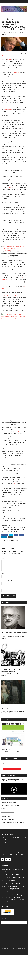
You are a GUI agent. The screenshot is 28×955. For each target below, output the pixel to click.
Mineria (8, 889)
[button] (14, 790)
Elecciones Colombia (10, 883)
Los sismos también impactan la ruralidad (11, 845)
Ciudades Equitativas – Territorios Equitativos (12, 822)
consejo (14, 483)
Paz (21, 891)
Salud (2, 814)
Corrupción (20, 875)
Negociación (14, 889)
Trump (21, 900)
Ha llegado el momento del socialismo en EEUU (10, 670)
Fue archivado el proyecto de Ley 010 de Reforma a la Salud (12, 780)
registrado (16, 72)
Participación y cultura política (8, 802)
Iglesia (6, 886)
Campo (9, 872)
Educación (22, 880)
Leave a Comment (5, 712)
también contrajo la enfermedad (12, 296)
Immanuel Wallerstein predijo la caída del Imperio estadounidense (14, 633)
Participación (16, 892)
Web (2, 588)
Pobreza (3, 895)
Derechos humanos (6, 816)
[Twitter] (2, 859)
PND (24, 892)
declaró (9, 59)
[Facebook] (9, 859)
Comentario (4, 558)
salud (13, 900)
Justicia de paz (16, 886)
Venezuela (3, 902)
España (23, 883)
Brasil (15, 869)
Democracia (12, 878)
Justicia (10, 886)
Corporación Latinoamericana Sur (14, 9)
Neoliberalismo (6, 892)
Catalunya (14, 872)
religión (19, 897)
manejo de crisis (14, 167)
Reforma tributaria (13, 897)
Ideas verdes (5, 749)
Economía (13, 880)
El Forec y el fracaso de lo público (9, 842)
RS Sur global (15, 540)
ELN (20, 883)
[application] (14, 790)
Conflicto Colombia (9, 874)
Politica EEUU (16, 895)
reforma (7, 897)
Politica (8, 895)
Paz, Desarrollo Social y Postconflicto (10, 805)
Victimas (3, 811)
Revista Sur (9, 540)
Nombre (3, 573)
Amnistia (12, 869)
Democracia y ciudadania (7, 819)
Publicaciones (5, 825)
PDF (2, 55)
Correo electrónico (6, 581)
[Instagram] (6, 859)
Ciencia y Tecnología (21, 872)
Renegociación (4, 899)
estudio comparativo (8, 109)
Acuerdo (4, 869)
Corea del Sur (9, 187)
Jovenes (3, 808)
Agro (9, 869)
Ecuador (18, 880)
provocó (18, 431)
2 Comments (20, 751)
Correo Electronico (8, 763)
